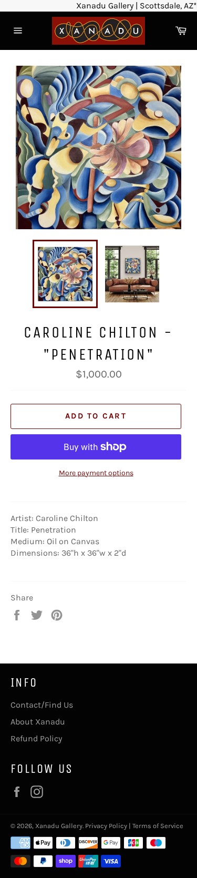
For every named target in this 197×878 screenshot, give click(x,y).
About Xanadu (38, 722)
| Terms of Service (156, 826)
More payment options (96, 472)
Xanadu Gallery (58, 826)
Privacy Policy (106, 826)
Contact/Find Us (42, 705)
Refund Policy (36, 738)
